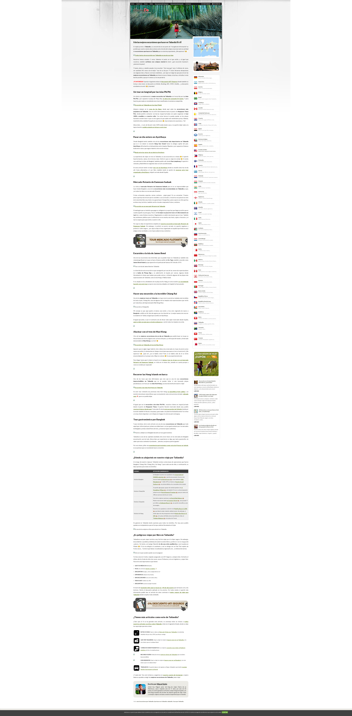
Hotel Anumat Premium (168, 492)
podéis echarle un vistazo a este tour (154, 127)
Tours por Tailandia (178, 701)
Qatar (200, 343)
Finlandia (201, 160)
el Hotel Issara (165, 479)
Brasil (199, 97)
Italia (199, 217)
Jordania (200, 228)
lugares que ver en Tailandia (175, 640)
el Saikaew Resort (164, 503)
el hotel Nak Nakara (176, 498)
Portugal (200, 285)
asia (138, 701)
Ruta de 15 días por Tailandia (168, 632)
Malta (200, 249)
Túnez (200, 332)
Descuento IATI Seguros (161, 4)
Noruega (200, 264)
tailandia (169, 701)
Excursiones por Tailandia (146, 701)
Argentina (201, 81)
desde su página (150, 568)
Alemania (201, 76)
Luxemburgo (201, 238)
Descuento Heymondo (177, 4)
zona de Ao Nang (155, 109)
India (199, 186)
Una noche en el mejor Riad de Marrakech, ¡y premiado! (207, 381)
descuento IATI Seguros (169, 81)
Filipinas (200, 155)
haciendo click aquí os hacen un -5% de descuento (157, 588)
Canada (200, 107)
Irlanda (200, 202)
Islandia (200, 207)
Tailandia (201, 322)
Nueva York (201, 151)
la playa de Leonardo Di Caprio (173, 98)
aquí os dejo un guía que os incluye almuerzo (147, 322)
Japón (200, 223)
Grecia (200, 170)
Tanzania (200, 327)
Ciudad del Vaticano (204, 113)
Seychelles (201, 306)
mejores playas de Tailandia (169, 654)
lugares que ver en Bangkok (172, 660)
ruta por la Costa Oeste (210, 151)
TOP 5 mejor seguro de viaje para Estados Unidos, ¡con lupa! (208, 395)
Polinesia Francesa (203, 275)
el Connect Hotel (172, 500)
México (200, 259)
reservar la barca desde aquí (142, 409)
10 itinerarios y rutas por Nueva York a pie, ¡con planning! (209, 410)
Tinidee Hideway (158, 518)
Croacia (200, 118)
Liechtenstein (202, 233)
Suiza (199, 317)
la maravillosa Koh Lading (176, 391)
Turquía (200, 338)
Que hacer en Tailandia (160, 701)
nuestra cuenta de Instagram (173, 675)
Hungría (200, 181)
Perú (199, 270)
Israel (199, 212)
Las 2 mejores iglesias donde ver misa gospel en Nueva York (208, 426)
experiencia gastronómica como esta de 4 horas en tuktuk (168, 445)
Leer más (196, 391)
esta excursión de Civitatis (173, 409)
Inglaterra (201, 196)
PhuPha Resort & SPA (180, 508)
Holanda (200, 175)
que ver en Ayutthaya (160, 167)
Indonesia (201, 191)
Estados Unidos (202, 149)
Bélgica (200, 92)
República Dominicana (204, 301)
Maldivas (200, 244)
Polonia (200, 280)
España (200, 144)
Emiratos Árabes (202, 139)
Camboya (201, 102)
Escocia (200, 134)
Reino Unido (201, 291)
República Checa (203, 296)
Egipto (200, 128)
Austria (200, 87)
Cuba (199, 123)
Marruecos (201, 254)
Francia (200, 165)
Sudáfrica (201, 312)
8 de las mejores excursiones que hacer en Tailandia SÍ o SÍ (157, 42)
